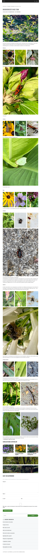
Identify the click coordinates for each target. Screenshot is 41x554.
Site (21, 498)
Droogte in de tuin (6, 524)
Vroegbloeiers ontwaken (7, 541)
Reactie (4, 481)
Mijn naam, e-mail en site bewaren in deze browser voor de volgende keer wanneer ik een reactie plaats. (20, 507)
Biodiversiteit (6, 439)
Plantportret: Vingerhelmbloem (8, 538)
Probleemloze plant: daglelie (19, 454)
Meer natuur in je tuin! (6, 527)
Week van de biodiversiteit (7, 530)
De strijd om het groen (6, 544)
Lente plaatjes (6, 453)
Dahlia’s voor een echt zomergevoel (31, 454)
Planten (13, 439)
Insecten (10, 439)
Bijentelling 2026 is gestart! (7, 535)
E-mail (4, 498)
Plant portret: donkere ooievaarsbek (8, 533)
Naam (4, 493)
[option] (20, 91)
